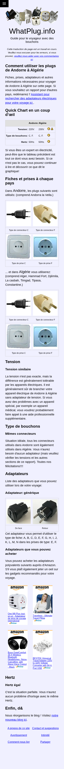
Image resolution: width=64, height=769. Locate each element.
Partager (45, 742)
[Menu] (4, 3)
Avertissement (18, 735)
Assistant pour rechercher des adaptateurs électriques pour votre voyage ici (30, 98)
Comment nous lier (19, 742)
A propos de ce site (19, 728)
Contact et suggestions (45, 728)
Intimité (45, 735)
